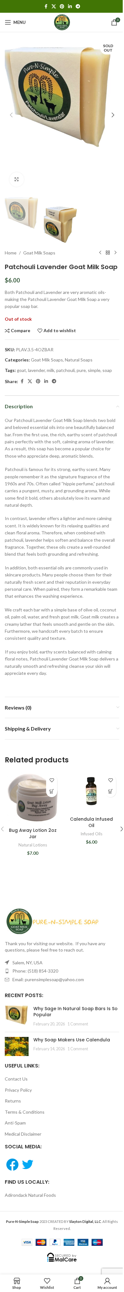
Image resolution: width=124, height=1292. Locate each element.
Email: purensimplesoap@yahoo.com (48, 979)
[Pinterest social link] (62, 6)
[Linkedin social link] (70, 6)
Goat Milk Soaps (39, 252)
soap (107, 370)
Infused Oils (91, 833)
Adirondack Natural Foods (30, 1195)
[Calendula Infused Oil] (91, 792)
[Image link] (52, 921)
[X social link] (54, 6)
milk (50, 370)
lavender (36, 370)
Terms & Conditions (25, 1112)
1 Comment (77, 1024)
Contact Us (16, 1078)
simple (94, 370)
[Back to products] (108, 253)
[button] (11, 115)
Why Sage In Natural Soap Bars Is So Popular (75, 1011)
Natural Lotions (32, 844)
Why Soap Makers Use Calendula (71, 1040)
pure (81, 370)
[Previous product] (100, 253)
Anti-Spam (15, 1122)
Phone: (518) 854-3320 (35, 971)
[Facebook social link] (46, 6)
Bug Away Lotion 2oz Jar (33, 833)
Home (11, 252)
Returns (13, 1100)
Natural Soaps (79, 359)
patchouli (65, 370)
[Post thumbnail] (17, 1016)
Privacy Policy (18, 1090)
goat (21, 370)
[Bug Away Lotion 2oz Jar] (32, 798)
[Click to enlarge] (17, 179)
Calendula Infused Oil (91, 822)
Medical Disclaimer (23, 1134)
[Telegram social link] (78, 6)
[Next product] (115, 253)
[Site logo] (62, 22)
